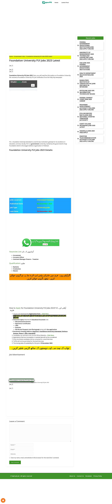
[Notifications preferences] (3, 500)
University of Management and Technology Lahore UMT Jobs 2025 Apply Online (87, 56)
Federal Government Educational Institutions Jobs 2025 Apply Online (87, 45)
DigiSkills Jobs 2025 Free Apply (87, 131)
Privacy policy (97, 476)
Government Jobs (19, 56)
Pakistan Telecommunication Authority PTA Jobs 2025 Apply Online (88, 138)
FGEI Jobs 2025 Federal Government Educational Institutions (85, 66)
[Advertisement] (40, 18)
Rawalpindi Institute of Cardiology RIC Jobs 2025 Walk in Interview (87, 83)
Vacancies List (15, 251)
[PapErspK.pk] (47, 2)
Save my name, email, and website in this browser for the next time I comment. (35, 458)
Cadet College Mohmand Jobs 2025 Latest (87, 125)
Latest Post (65, 2)
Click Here (45, 314)
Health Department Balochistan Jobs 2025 (88, 75)
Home (56, 2)
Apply (18, 308)
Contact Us (80, 476)
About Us (72, 476)
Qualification (14, 263)
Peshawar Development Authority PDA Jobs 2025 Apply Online (87, 107)
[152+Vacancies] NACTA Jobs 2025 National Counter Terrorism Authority (87, 116)
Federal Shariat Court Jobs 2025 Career (86, 99)
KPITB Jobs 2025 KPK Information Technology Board (87, 92)
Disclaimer (88, 476)
